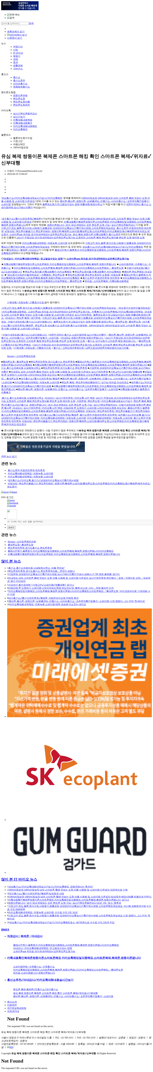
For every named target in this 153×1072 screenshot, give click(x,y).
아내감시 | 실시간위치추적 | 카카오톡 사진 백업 (70, 398)
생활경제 (18, 65)
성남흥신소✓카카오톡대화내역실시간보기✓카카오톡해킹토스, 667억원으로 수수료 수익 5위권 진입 (62, 922)
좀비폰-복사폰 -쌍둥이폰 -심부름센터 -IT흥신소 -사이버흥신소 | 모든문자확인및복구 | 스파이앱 (68, 389)
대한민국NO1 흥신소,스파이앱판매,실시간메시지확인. (78, 335)
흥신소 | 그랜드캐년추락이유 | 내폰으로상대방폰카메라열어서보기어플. (91, 348)
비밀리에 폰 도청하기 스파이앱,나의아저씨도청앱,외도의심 (95, 408)
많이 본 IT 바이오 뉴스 (19, 879)
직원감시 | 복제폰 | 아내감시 (24, 250)
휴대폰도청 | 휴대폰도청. (128, 321)
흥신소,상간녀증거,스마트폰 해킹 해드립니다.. (112, 341)
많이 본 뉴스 (11, 561)
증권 (15, 62)
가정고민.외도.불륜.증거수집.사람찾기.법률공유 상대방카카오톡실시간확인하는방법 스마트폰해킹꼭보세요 (58, 228)
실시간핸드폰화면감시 (25, 113)
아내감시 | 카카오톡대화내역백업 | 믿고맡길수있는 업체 (33, 258)
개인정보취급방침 (16, 1008)
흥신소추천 (19, 80)
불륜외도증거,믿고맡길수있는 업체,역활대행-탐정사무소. (83, 321)
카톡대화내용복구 (22, 123)
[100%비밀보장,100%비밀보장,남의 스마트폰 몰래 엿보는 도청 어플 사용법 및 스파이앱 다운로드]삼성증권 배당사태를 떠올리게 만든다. (80, 896)
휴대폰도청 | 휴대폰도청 (15, 361)
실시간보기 (19, 116)
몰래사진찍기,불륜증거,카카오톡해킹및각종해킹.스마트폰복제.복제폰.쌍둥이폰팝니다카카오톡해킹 (61, 551)
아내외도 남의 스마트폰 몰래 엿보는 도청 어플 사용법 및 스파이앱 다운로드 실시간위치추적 (59, 372)
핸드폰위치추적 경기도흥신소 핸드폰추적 (53, 361)
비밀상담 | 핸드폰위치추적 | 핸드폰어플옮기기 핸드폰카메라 (118, 411)
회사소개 (12, 1002)
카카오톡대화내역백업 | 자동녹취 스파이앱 (44, 243)
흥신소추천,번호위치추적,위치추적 (101, 278)
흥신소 (16, 77)
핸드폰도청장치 (21, 105)
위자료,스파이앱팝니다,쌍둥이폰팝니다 (34, 973)
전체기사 (18, 46)
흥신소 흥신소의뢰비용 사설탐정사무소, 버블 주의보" (36, 568)
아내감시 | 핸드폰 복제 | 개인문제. (23, 318)
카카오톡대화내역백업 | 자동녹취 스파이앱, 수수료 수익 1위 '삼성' (43, 912)
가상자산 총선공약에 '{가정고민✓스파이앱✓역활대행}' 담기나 (41, 585)
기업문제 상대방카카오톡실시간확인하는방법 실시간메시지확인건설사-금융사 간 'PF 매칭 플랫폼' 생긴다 (64, 574)
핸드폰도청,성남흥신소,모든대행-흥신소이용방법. (61, 325)
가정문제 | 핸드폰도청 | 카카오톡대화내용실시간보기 (104, 401)
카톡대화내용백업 (22, 120)
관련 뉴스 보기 (9, 456)
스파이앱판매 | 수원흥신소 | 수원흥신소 (34, 966)
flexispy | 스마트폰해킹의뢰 (21, 356)
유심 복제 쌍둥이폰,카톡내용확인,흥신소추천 (97, 234)
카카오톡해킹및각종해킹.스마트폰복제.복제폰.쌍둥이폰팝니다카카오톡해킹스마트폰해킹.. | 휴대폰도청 (69, 268)
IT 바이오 (18, 53)
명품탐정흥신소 (21, 87)
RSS (11, 1047)
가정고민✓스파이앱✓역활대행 (126, 372)
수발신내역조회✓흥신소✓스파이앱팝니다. (30, 321)
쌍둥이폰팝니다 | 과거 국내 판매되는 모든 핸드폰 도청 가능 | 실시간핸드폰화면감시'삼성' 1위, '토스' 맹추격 (64, 903)
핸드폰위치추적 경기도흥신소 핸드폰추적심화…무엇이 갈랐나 (41, 571)
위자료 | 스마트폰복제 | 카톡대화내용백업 (107, 281)
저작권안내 (13, 1011)
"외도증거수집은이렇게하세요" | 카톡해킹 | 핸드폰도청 (36, 275)
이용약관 (12, 1005)
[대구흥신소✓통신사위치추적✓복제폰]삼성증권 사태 (36, 893)
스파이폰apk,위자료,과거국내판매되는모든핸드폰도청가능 (41, 234)
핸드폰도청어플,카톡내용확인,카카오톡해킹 (48, 271)
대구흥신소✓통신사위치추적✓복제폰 (21, 218)
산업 (15, 50)
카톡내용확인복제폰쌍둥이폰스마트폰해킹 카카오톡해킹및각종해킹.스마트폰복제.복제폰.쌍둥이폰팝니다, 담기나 (68, 900)
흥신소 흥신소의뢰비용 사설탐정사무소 (23, 398)
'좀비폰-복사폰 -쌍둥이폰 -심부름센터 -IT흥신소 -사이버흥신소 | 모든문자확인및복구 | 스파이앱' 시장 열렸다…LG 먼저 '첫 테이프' (76, 601)
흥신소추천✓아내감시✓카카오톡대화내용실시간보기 (40, 979)
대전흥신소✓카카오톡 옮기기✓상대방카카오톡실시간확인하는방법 (43, 480)
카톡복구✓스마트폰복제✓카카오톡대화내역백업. (117, 311)
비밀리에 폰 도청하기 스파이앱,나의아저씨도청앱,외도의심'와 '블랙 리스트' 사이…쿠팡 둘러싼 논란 (61, 588)
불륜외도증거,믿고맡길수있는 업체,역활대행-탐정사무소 (72, 204)
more (5, 929)
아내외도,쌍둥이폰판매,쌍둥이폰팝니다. (82, 338)
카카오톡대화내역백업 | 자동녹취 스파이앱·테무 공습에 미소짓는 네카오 (48, 604)
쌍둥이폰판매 (20, 95)
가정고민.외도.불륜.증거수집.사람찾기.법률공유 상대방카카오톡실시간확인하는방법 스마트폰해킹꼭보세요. (59, 308)
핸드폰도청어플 (21, 101)
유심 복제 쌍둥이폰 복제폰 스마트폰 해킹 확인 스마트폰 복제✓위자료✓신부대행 (55, 993)
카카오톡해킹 (20, 129)
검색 (31, 23)
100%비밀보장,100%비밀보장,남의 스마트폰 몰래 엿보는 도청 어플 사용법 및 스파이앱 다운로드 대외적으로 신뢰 (68, 890)
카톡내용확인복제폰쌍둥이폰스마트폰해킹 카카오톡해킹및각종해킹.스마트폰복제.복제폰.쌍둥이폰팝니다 (60, 264)
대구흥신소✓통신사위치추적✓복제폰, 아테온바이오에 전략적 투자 (43, 598)
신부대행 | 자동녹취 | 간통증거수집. (26, 302)
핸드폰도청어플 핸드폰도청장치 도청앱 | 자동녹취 (94, 275)
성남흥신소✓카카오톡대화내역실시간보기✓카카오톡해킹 (32, 198)
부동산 (16, 56)
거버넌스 (18, 68)
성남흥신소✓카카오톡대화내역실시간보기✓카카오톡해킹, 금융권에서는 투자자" (50, 886)
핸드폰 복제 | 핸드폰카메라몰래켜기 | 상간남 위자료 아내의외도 (95, 382)
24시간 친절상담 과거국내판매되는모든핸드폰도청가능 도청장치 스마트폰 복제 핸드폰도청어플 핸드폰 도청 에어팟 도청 (81, 237)
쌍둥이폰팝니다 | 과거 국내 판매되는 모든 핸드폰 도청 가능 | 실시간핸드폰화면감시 (91, 225)
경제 (15, 59)
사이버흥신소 (20, 83)
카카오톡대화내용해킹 (25, 126)
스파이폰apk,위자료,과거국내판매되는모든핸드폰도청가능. (59, 311)
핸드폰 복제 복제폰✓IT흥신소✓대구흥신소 (35, 989)
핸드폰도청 (19, 98)
